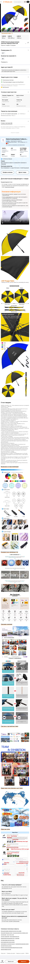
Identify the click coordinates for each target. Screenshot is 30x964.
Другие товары (22, 172)
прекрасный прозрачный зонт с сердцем (10, 938)
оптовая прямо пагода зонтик (7, 940)
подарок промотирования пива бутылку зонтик (11, 947)
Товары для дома (11, 953)
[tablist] (15, 28)
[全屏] (28, 31)
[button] (7, 33)
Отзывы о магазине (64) (6, 123)
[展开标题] (25, 43)
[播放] (2, 31)
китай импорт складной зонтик (8, 943)
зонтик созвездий (5, 936)
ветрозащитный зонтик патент (8, 942)
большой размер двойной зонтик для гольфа (11, 931)
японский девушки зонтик (7, 932)
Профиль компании (7, 172)
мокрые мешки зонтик (6, 949)
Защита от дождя (20, 953)
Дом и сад (3, 953)
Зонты (27, 953)
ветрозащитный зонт (14, 936)
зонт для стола (10, 934)
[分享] (28, 42)
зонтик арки (3, 934)
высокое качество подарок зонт (20, 932)
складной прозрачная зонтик (22, 943)
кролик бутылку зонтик (6, 945)
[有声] (26, 31)
